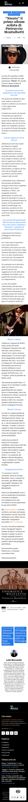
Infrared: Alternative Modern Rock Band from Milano (8, 637)
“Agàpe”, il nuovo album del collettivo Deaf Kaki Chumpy (13, 770)
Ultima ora (4, 783)
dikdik (24, 607)
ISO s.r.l (11, 728)
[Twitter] (11, 733)
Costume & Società (18, 12)
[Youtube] (16, 733)
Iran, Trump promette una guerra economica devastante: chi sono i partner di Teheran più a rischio (14, 778)
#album (22, 609)
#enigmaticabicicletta (13, 609)
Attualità (7, 12)
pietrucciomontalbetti (15, 607)
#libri (8, 607)
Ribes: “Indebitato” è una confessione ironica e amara (13, 764)
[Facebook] (3, 733)
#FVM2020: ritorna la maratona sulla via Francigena (21, 635)
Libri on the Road (14, 14)
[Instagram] (7, 733)
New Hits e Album (6, 767)
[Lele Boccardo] (9, 67)
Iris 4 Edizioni (16, 522)
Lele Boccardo (15, 67)
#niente (4, 609)
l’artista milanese (11, 509)
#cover (4, 611)
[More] (24, 37)
